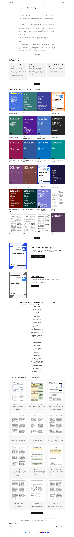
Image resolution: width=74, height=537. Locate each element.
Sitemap (46, 520)
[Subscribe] (26, 526)
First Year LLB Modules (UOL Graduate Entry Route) (29, 161)
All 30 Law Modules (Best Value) (14, 111)
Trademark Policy (27, 520)
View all (37, 83)
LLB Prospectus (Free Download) (56, 111)
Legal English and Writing (41, 209)
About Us (22, 518)
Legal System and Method (41, 233)
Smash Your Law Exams (37, 513)
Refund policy (26, 534)
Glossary (38, 520)
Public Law (24, 233)
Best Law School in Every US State (55, 65)
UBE (38, 518)
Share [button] (21, 13)
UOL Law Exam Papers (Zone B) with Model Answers (29, 210)
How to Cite (43, 520)
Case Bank (49, 518)
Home (19, 518)
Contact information (31, 534)
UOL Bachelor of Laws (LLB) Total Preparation (28, 112)
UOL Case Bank (37, 276)
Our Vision (30, 518)
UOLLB (12, 534)
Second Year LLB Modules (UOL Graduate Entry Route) (57, 161)
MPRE (41, 518)
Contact (53, 520)
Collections (45, 518)
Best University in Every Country (17, 65)
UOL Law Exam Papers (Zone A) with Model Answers (15, 210)
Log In (34, 518)
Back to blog (37, 54)
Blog (52, 518)
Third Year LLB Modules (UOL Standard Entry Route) (16, 185)
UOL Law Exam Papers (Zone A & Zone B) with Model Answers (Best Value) (57, 185)
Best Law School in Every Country (36, 65)
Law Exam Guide (53, 136)
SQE (36, 518)
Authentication (33, 520)
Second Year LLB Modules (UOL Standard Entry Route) (43, 161)
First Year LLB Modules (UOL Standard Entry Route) (15, 161)
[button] (16, 2)
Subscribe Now (35, 285)
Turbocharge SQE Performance (38, 256)
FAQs (55, 518)
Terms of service (21, 534)
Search (50, 520)
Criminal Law (11, 233)
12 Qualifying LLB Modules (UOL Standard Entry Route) (29, 136)
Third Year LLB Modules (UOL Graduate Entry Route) (29, 185)
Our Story (26, 518)
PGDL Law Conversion (12, 136)
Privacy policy (16, 534)
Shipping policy (37, 534)
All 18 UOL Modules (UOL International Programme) (43, 112)
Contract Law (53, 209)
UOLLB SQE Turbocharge (41, 247)
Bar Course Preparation (54, 233)
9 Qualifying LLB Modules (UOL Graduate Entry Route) (43, 136)
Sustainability (21, 520)
